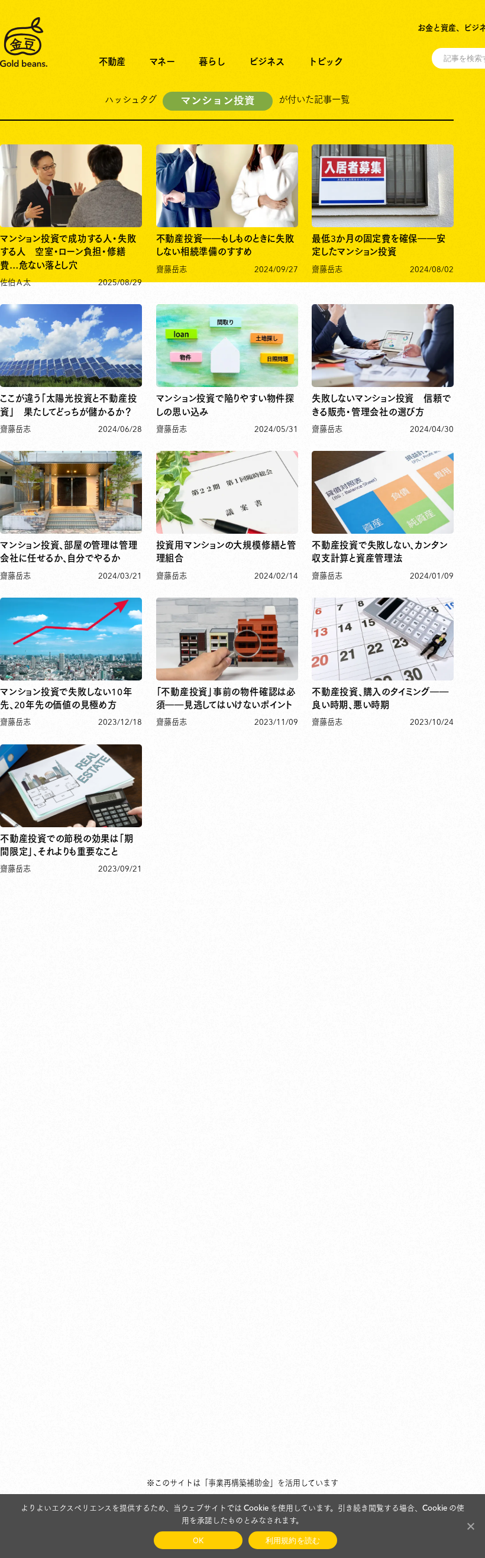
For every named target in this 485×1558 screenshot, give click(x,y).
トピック (325, 60)
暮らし (212, 60)
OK (198, 1540)
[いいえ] (470, 1526)
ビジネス (266, 60)
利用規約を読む (293, 1540)
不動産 (112, 60)
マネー (162, 60)
